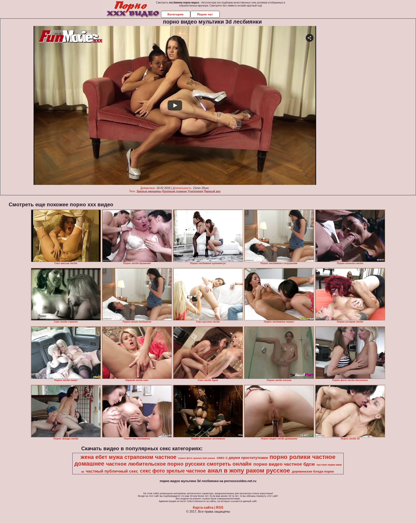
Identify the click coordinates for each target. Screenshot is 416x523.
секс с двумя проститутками (242, 457)
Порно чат (205, 14)
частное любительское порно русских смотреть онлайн (179, 464)
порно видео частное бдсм (284, 464)
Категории (175, 14)
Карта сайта (203, 507)
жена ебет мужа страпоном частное (128, 457)
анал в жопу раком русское (249, 470)
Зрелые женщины (148, 191)
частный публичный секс (112, 471)
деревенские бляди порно (313, 471)
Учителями (195, 191)
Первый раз (212, 191)
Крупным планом (174, 191)
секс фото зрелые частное (173, 471)
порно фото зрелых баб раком (196, 458)
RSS (219, 507)
